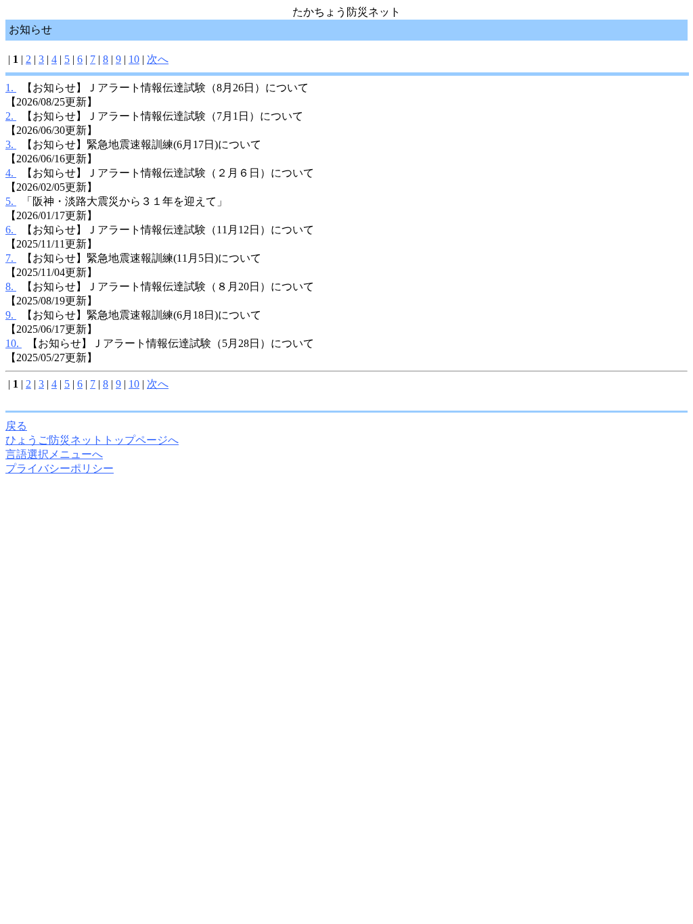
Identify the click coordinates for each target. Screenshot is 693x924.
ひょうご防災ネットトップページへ (92, 440)
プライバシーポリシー (59, 468)
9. (10, 315)
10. (13, 343)
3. (10, 144)
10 (134, 59)
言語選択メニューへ (54, 454)
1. (10, 87)
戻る (16, 426)
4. (10, 173)
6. (10, 229)
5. (10, 201)
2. (10, 116)
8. (10, 286)
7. (10, 258)
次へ (158, 59)
